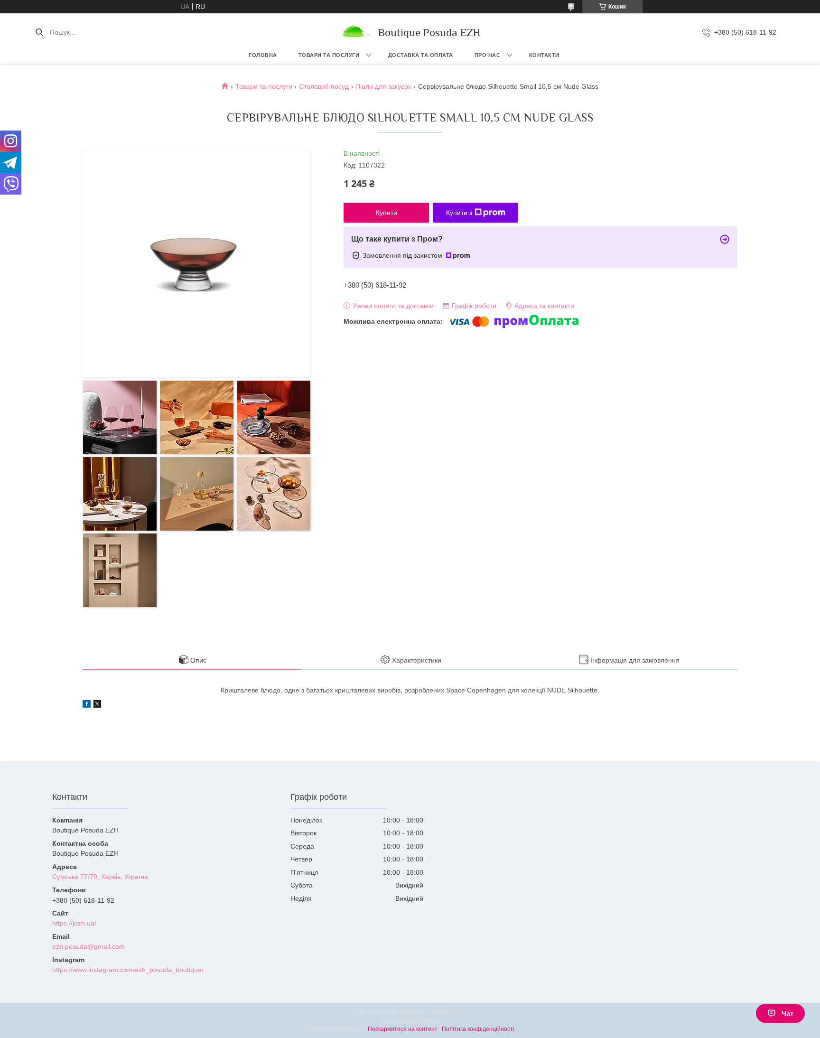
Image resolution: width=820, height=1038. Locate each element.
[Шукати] (39, 32)
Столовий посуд (324, 86)
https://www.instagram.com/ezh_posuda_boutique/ (128, 969)
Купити (386, 212)
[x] (97, 705)
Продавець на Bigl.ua (410, 1020)
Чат (787, 1013)
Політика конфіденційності (478, 1029)
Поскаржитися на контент (403, 1029)
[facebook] (87, 705)
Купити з (459, 212)
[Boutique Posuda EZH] (354, 32)
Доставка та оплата (420, 55)
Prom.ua (455, 1012)
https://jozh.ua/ (74, 923)
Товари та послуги (329, 55)
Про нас (488, 55)
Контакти (544, 55)
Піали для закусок (383, 86)
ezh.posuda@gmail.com (88, 946)
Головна (263, 55)
